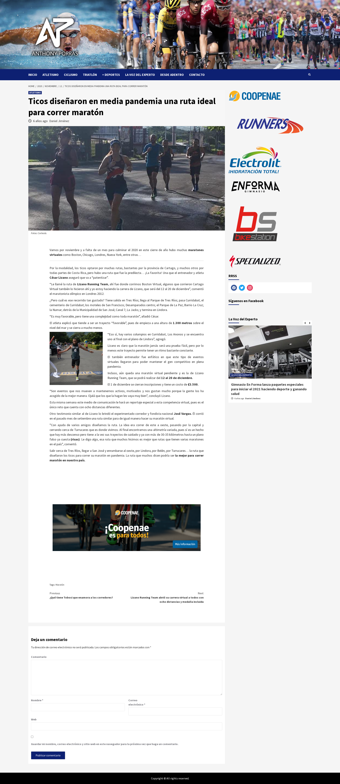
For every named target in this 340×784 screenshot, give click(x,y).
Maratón (60, 584)
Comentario (39, 657)
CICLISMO (71, 75)
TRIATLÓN (90, 75)
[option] (270, 365)
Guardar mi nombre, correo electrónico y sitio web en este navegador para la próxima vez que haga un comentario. (104, 744)
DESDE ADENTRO (172, 75)
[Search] (309, 74)
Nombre (37, 700)
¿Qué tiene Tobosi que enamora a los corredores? (81, 595)
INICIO (32, 75)
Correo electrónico (136, 702)
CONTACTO (197, 75)
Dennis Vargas (252, 393)
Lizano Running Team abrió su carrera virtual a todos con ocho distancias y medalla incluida (167, 597)
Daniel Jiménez (59, 121)
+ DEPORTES (111, 75)
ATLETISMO (50, 75)
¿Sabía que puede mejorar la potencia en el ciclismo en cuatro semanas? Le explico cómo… (268, 386)
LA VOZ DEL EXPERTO (140, 75)
